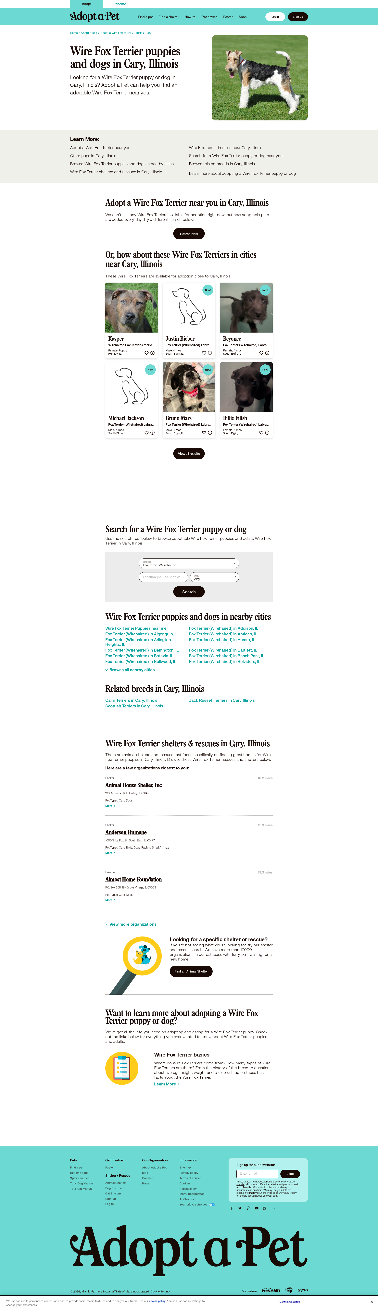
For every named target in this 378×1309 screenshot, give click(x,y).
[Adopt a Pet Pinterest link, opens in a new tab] (249, 1208)
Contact (147, 1178)
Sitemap (185, 1167)
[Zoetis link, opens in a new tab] (302, 1290)
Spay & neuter (79, 1178)
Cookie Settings (161, 1291)
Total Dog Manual (82, 1183)
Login (275, 16)
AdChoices (187, 1199)
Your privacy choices (194, 1204)
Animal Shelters (115, 1182)
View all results (189, 453)
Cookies (185, 1183)
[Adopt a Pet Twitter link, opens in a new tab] (241, 1208)
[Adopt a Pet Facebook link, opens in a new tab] (233, 1208)
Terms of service (190, 1178)
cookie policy (157, 1301)
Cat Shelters (113, 1193)
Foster (228, 16)
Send (290, 1173)
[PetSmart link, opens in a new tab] (271, 1290)
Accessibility (188, 1188)
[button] (146, 352)
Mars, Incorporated (192, 1193)
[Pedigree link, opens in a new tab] (289, 1290)
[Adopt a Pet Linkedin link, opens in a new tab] (273, 1208)
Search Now (189, 234)
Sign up (298, 16)
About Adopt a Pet (154, 1167)
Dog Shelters (113, 1188)
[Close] (371, 1301)
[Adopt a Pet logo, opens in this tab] (189, 1254)
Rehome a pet (79, 1172)
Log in (109, 1203)
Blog (145, 1172)
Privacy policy (189, 1172)
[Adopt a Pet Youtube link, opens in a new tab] (257, 1208)
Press (145, 1183)
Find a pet (76, 1167)
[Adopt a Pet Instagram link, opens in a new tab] (266, 1208)
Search (188, 591)
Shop (243, 16)
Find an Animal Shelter (191, 971)
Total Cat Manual (81, 1188)
